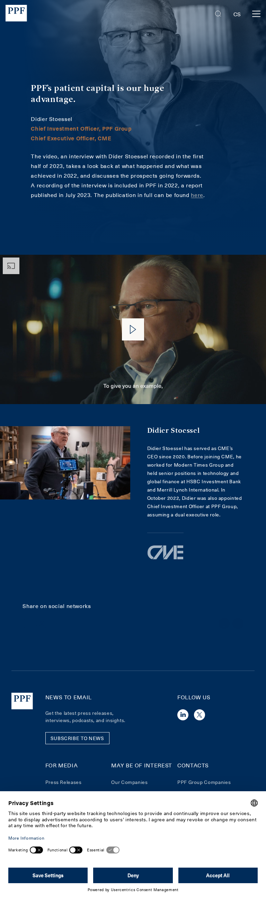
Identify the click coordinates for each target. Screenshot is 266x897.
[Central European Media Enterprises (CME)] (165, 558)
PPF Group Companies (204, 782)
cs (237, 14)
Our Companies (129, 782)
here (197, 194)
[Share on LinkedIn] (55, 623)
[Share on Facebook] (28, 623)
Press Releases (63, 782)
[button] (218, 14)
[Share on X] (41, 623)
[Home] (16, 14)
